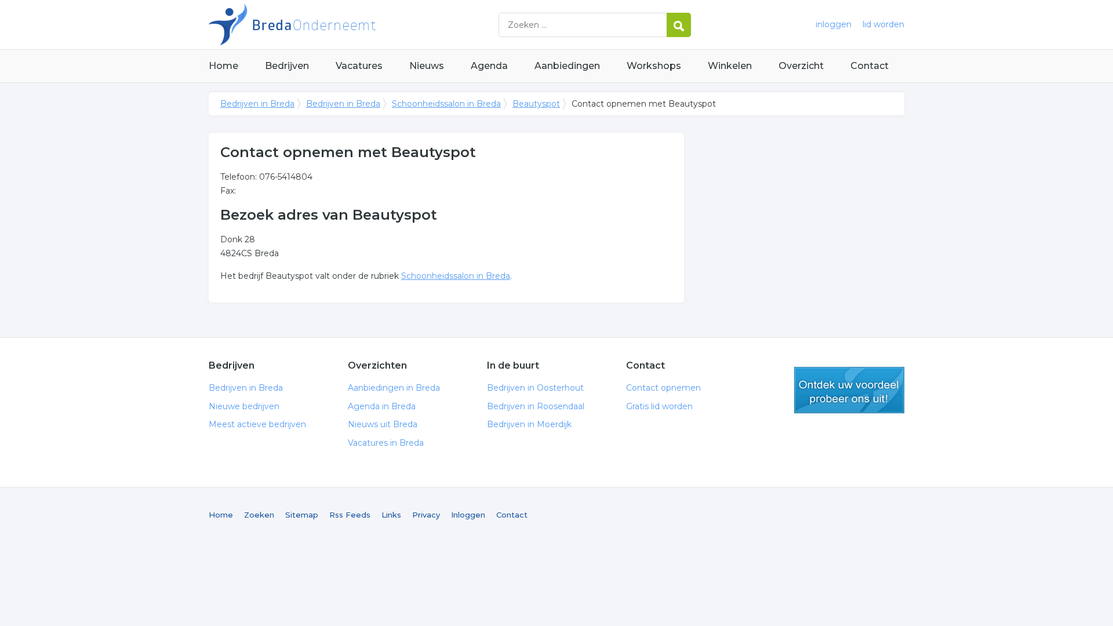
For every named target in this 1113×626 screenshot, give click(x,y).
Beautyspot (536, 104)
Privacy (426, 514)
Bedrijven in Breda (354, 24)
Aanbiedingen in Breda (394, 388)
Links (391, 514)
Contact (869, 65)
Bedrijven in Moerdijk (529, 424)
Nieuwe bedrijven (244, 406)
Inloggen (468, 514)
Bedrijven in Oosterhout (535, 388)
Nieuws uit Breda (382, 424)
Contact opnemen (663, 388)
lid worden (883, 24)
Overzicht (801, 65)
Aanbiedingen (567, 65)
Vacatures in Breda (386, 443)
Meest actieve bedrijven (257, 424)
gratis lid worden (849, 390)
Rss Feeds (349, 514)
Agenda (489, 65)
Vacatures (359, 65)
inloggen (834, 24)
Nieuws (426, 65)
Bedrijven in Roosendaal (535, 406)
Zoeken (259, 514)
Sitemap (301, 514)
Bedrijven (287, 65)
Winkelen (730, 65)
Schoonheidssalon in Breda (446, 104)
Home (223, 65)
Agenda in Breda (382, 406)
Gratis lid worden (659, 406)
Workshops (654, 65)
